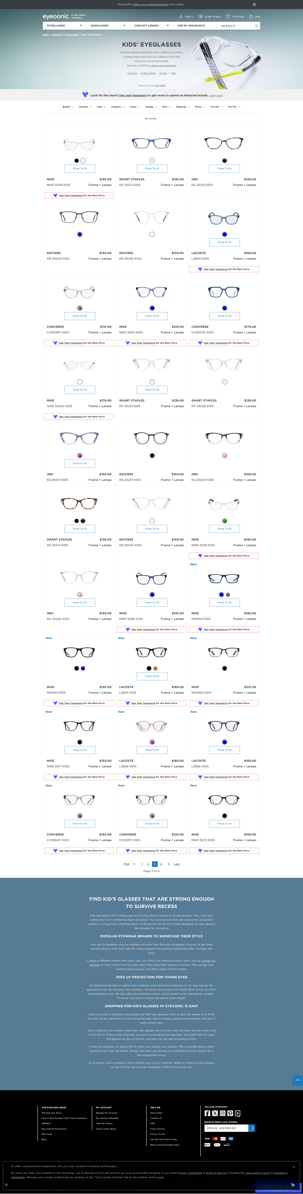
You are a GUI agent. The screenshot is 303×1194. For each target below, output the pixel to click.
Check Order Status (106, 1129)
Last (177, 864)
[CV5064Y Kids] (79, 800)
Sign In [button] (189, 16)
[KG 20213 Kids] (224, 145)
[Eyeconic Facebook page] (207, 1115)
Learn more (216, 95)
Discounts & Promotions (54, 1129)
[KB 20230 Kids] (151, 219)
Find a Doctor (157, 1129)
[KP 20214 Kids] (79, 505)
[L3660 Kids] (224, 219)
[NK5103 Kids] (79, 653)
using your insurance (163, 65)
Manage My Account (106, 1113)
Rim (164, 107)
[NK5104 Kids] (224, 579)
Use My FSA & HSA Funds (163, 1139)
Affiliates (46, 1123)
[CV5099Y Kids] (79, 292)
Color (133, 107)
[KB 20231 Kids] (151, 440)
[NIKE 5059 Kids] (224, 505)
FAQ (152, 1123)
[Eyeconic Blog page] (237, 1116)
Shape (149, 107)
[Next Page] (167, 864)
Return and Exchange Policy (165, 1145)
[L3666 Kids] (224, 726)
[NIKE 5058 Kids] (79, 145)
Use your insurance (133, 95)
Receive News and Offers (220, 1122)
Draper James (148, 73)
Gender (83, 107)
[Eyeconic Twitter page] (215, 1115)
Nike (173, 73)
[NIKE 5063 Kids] (151, 292)
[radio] (76, 160)
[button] (235, 16)
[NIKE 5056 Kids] (151, 579)
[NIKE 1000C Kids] (79, 366)
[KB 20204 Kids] (79, 219)
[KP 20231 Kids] (151, 366)
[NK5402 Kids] (224, 653)
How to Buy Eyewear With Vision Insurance (64, 1118)
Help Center (156, 1113)
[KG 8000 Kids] (79, 440)
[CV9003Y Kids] (224, 292)
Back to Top (297, 1080)
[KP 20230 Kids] (224, 366)
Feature (116, 107)
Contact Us (156, 1118)
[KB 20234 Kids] (151, 505)
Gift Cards (47, 1134)
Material (181, 107)
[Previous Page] (136, 864)
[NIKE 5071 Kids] (79, 726)
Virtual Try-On (80, 168)
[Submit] (252, 1128)
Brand (66, 107)
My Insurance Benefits (107, 1118)
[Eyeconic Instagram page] (222, 1115)
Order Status (213, 16)
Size (99, 107)
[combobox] (232, 25)
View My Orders (104, 1123)
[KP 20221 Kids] (151, 145)
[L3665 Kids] (151, 653)
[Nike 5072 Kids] (224, 800)
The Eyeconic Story (52, 1113)
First (127, 864)
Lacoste (163, 73)
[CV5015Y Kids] (151, 800)
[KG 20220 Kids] (79, 579)
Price (198, 107)
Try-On (214, 107)
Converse (132, 73)
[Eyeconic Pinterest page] (230, 1115)
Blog (44, 1139)
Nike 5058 (160, 85)
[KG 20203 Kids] (224, 440)
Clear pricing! (132, 4)
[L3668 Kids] (151, 726)
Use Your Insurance (71, 195)
